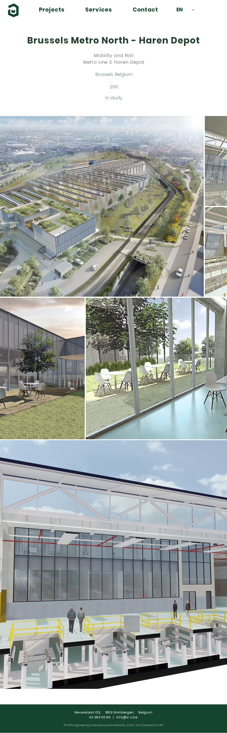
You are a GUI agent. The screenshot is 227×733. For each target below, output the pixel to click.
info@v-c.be (127, 717)
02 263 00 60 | (102, 717)
